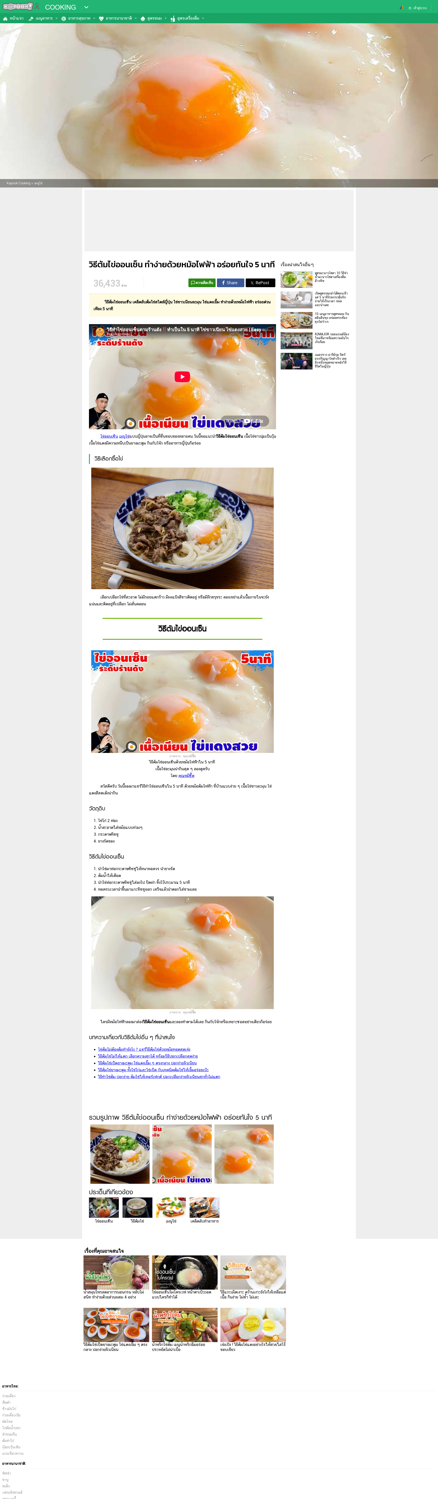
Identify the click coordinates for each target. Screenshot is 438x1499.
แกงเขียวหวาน (12, 1453)
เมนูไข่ (124, 436)
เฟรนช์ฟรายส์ (12, 1492)
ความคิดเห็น (204, 283)
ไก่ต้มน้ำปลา (11, 1428)
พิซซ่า (6, 1473)
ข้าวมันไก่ (9, 1409)
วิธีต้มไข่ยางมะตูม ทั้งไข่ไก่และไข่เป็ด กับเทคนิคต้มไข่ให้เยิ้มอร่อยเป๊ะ (153, 1069)
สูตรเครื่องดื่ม (188, 18)
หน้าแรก (16, 18)
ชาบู (5, 1480)
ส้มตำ (6, 1402)
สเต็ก (6, 1486)
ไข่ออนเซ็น (109, 436)
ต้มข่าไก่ (8, 1441)
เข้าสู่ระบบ (420, 8)
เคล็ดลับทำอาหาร (204, 1221)
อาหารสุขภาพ (79, 18)
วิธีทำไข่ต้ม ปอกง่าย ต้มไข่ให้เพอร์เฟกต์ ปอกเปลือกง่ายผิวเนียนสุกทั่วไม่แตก (159, 1076)
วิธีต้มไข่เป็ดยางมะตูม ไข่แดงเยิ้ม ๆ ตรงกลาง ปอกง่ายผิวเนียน (147, 1063)
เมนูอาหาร (44, 18)
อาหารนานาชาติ (119, 18)
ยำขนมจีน (9, 1434)
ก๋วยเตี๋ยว (9, 1396)
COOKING (60, 7)
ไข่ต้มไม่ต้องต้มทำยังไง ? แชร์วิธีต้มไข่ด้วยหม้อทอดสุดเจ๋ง (144, 1049)
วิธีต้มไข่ (137, 1221)
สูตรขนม (154, 18)
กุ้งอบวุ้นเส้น (11, 1447)
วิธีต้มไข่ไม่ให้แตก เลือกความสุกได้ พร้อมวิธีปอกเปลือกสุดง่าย (148, 1056)
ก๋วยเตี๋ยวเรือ (11, 1415)
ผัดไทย (7, 1421)
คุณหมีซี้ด (186, 775)
